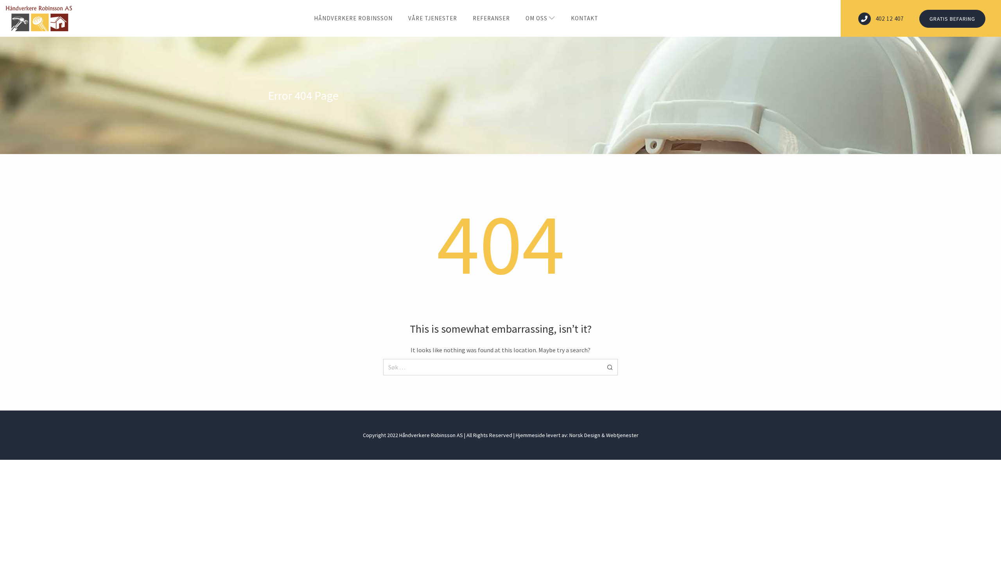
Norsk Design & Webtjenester (604, 435)
